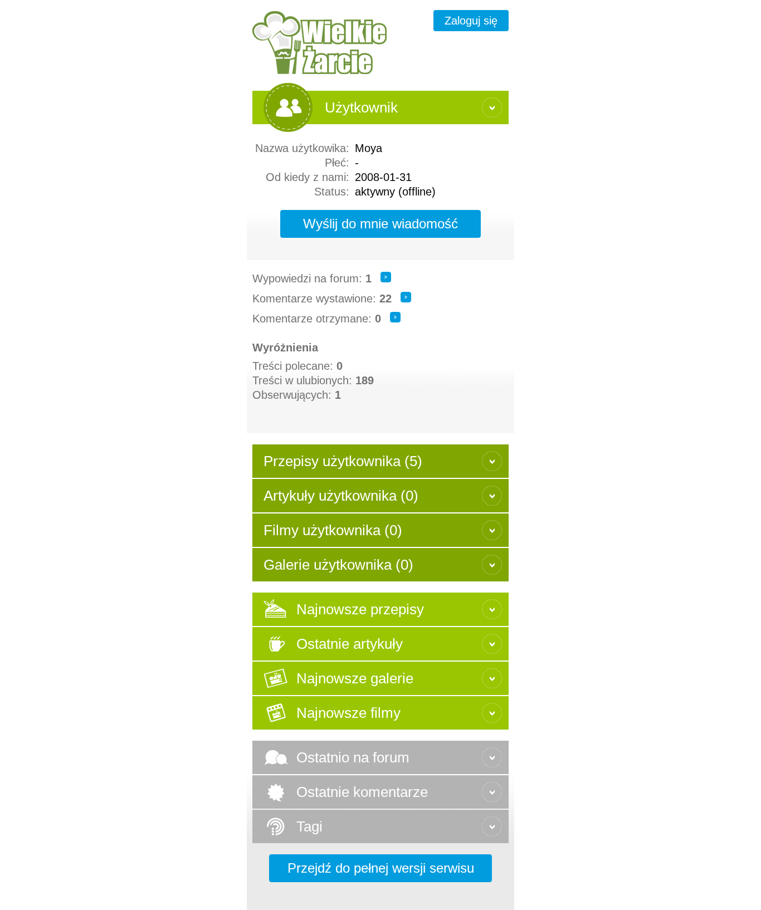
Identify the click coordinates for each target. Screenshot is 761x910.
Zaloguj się (471, 20)
